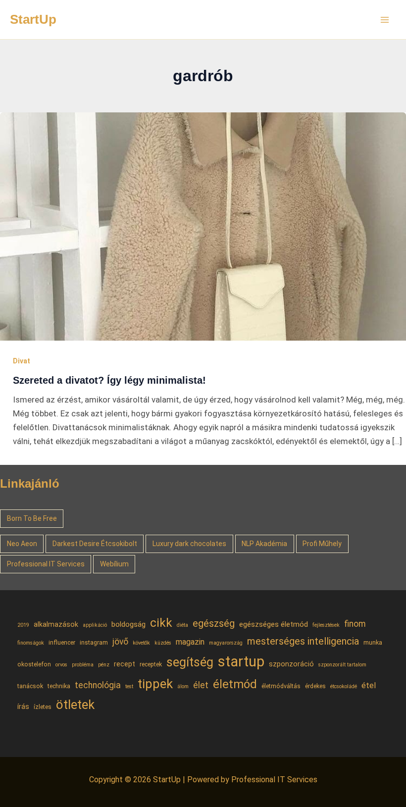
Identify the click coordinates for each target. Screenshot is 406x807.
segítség (189, 662)
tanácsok (30, 686)
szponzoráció (291, 664)
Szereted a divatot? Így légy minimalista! (109, 380)
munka (372, 642)
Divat (21, 361)
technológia (98, 685)
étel (368, 685)
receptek (151, 664)
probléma (83, 664)
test (129, 686)
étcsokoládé (343, 686)
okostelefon (34, 664)
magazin (190, 642)
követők (141, 643)
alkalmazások (56, 624)
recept (124, 664)
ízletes (42, 706)
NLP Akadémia (264, 544)
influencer (62, 642)
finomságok (30, 643)
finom (355, 624)
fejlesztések (326, 625)
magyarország (226, 643)
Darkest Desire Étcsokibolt (94, 544)
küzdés (162, 643)
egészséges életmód (273, 624)
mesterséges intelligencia (303, 641)
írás (23, 706)
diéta (182, 625)
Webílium (114, 564)
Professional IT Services (46, 564)
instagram (94, 642)
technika (59, 686)
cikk (161, 622)
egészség (214, 623)
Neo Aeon (22, 544)
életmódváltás (281, 686)
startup (241, 661)
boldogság (128, 624)
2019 (23, 625)
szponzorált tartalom (342, 664)
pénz (103, 664)
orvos (61, 664)
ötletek (75, 704)
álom (183, 686)
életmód (235, 684)
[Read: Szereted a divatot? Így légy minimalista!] (203, 226)
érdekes (315, 686)
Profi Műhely (322, 544)
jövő (120, 642)
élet (200, 685)
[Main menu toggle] (385, 19)
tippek (155, 683)
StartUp (33, 19)
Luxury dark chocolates (189, 544)
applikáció (95, 625)
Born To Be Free (32, 518)
